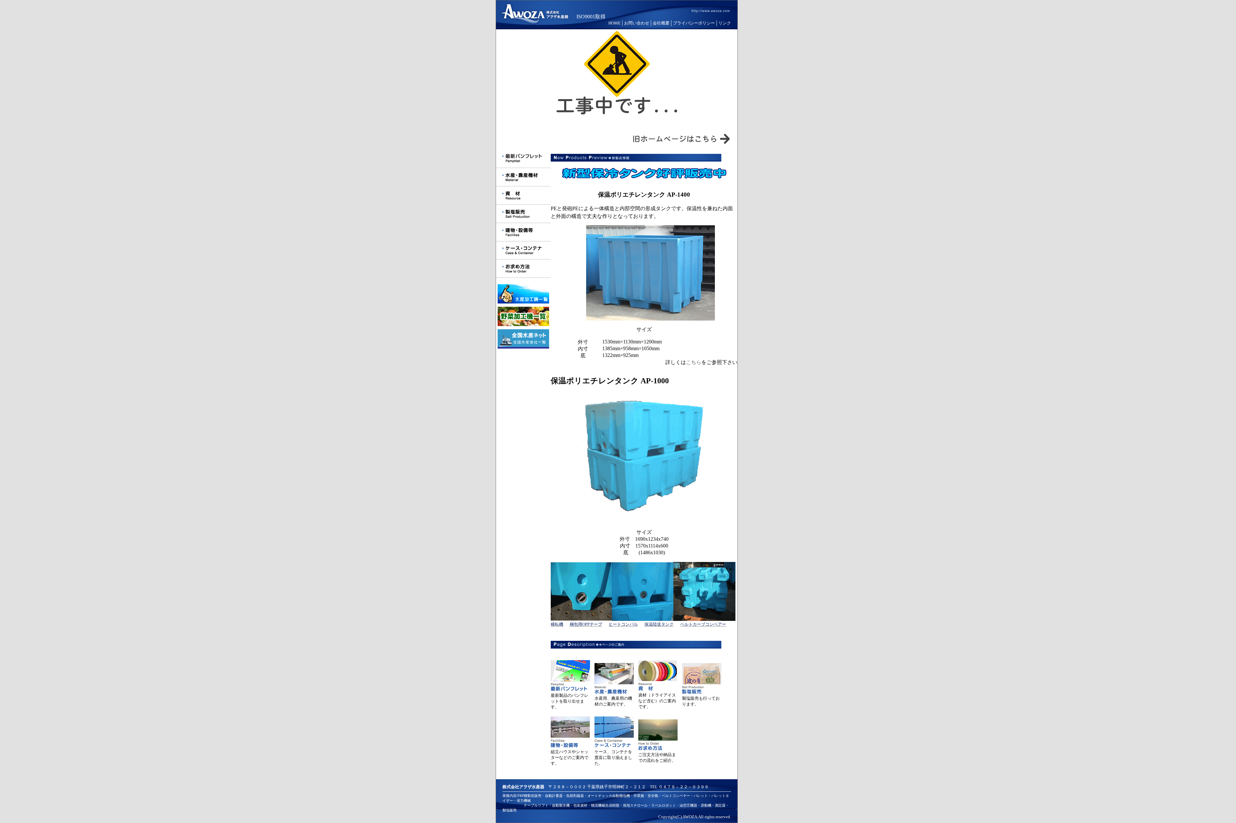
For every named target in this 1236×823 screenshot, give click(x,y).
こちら (693, 362)
